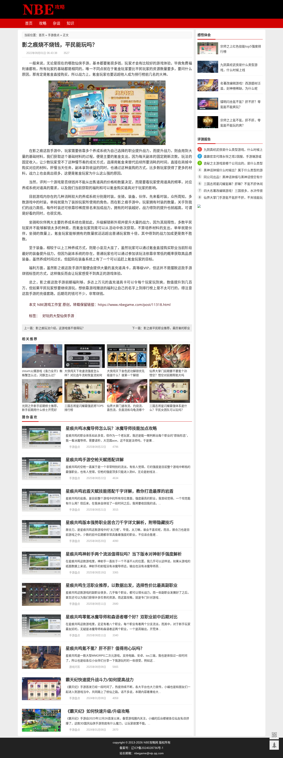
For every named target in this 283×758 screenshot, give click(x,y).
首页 (29, 23)
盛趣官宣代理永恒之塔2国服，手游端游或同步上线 (232, 157)
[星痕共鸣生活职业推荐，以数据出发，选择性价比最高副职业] (41, 594)
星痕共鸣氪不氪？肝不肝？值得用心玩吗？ (105, 648)
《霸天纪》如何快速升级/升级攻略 (97, 711)
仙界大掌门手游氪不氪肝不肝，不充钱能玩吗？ (233, 198)
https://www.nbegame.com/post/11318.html (134, 304)
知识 (70, 23)
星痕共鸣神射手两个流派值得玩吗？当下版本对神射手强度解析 (124, 554)
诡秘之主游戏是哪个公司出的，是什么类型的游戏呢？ (233, 164)
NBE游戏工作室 (49, 304)
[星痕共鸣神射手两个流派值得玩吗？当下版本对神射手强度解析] (41, 563)
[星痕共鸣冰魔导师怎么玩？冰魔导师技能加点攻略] (41, 437)
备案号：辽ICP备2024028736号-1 (141, 748)
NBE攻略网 (151, 742)
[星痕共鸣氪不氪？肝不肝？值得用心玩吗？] (41, 657)
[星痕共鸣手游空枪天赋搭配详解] (41, 468)
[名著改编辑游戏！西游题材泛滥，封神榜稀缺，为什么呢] (207, 85)
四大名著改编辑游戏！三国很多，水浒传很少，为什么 (233, 191)
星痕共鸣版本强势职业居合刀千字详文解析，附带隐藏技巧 (119, 522)
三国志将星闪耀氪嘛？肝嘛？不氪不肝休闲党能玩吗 (233, 184)
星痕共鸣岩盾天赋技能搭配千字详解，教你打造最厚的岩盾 (119, 491)
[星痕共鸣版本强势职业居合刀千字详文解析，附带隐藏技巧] (41, 531)
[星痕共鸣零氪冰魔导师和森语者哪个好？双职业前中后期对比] (41, 625)
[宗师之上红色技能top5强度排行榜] (207, 48)
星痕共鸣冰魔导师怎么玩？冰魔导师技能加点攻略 (111, 428)
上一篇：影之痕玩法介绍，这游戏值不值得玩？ (54, 328)
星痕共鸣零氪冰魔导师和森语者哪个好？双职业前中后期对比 (122, 617)
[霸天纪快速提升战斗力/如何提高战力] (41, 688)
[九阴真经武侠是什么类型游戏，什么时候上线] (207, 66)
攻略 (42, 23)
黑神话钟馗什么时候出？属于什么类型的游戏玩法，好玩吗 (233, 171)
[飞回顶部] (274, 745)
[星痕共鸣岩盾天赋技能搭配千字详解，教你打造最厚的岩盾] (41, 500)
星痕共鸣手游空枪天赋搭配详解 (95, 459)
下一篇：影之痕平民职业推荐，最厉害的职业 (161, 328)
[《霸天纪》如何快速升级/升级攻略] (41, 720)
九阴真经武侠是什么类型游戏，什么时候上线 (233, 150)
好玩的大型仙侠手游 (58, 315)
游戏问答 (74, 667)
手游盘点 (53, 35)
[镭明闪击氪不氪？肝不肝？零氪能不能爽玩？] (207, 103)
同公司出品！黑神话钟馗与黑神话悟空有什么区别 (233, 177)
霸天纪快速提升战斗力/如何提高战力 (100, 680)
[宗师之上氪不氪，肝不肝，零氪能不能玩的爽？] (207, 122)
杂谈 (56, 23)
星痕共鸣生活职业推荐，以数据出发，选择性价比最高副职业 (122, 585)
